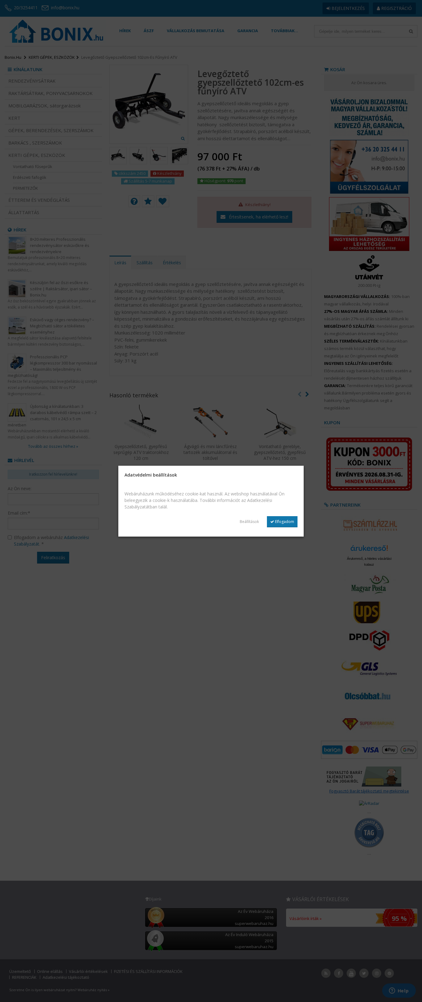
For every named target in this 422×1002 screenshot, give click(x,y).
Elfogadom (284, 521)
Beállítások (249, 521)
